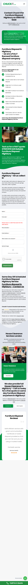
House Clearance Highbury (18, 319)
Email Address (5, 233)
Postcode (4, 217)
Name (3, 211)
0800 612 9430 (11, 23)
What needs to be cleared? (9, 238)
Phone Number (6, 227)
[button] (24, 4)
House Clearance (13, 386)
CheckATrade (20, 316)
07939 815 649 (15, 25)
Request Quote (7, 265)
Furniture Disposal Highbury (11, 33)
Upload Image (5, 246)
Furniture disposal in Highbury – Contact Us (13, 285)
